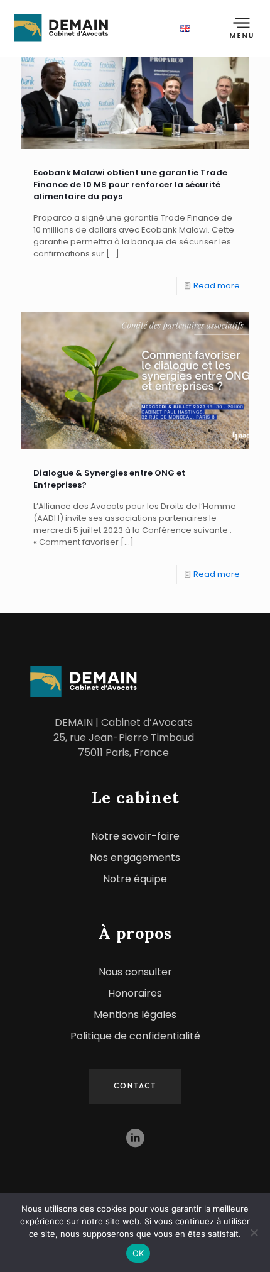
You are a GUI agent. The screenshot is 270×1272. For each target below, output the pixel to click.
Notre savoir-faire (135, 836)
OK (138, 1253)
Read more (216, 286)
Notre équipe (135, 879)
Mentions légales (135, 1014)
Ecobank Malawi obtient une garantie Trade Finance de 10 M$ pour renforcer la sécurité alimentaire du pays (130, 184)
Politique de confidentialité (135, 1036)
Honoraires (135, 993)
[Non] (254, 1232)
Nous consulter (135, 972)
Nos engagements (135, 857)
